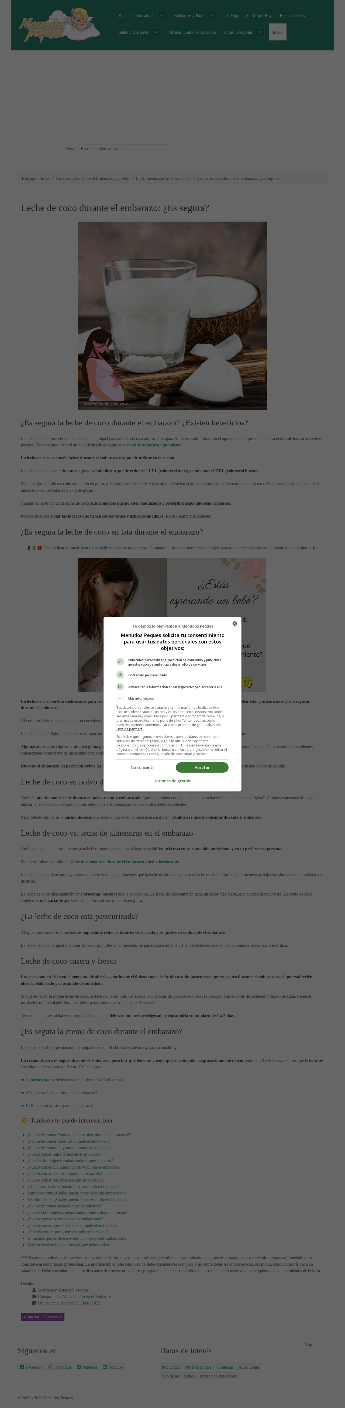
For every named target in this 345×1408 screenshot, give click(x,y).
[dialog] (173, 704)
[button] (172, 698)
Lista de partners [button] (129, 729)
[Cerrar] (234, 623)
